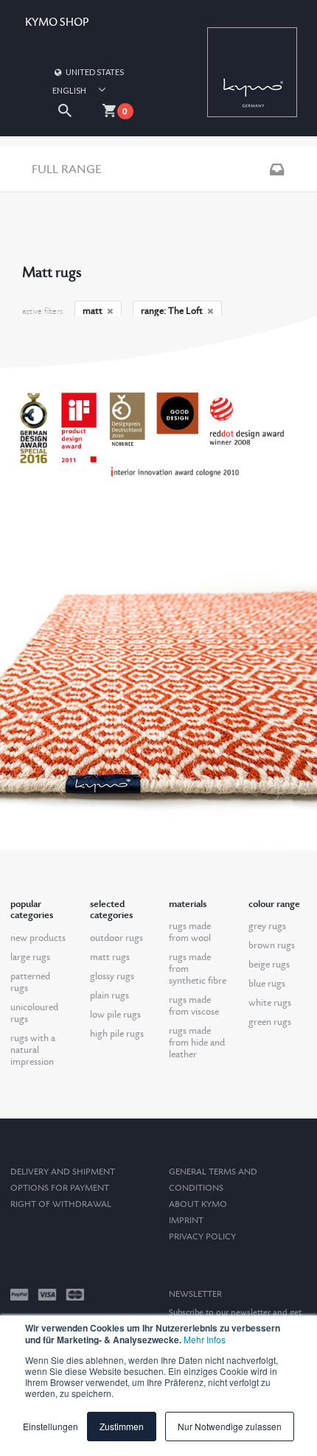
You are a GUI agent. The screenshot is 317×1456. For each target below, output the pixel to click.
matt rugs (110, 957)
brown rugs (271, 945)
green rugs (269, 1022)
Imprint (186, 1220)
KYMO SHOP (56, 22)
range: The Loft (172, 311)
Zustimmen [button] (122, 1426)
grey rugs (267, 926)
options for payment (59, 1188)
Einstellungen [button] (50, 1426)
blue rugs (266, 984)
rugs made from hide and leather (197, 1042)
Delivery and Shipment (62, 1171)
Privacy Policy (202, 1236)
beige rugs (269, 964)
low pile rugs (115, 1015)
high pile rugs (117, 1034)
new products (38, 938)
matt (92, 311)
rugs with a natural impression (32, 1050)
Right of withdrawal (60, 1204)
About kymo (198, 1204)
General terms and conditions (213, 1180)
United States (95, 72)
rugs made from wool (190, 932)
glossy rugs (112, 976)
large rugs (30, 957)
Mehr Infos (205, 1339)
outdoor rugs (116, 938)
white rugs (269, 1003)
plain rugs (109, 995)
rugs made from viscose (194, 1006)
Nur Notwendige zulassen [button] (230, 1426)
